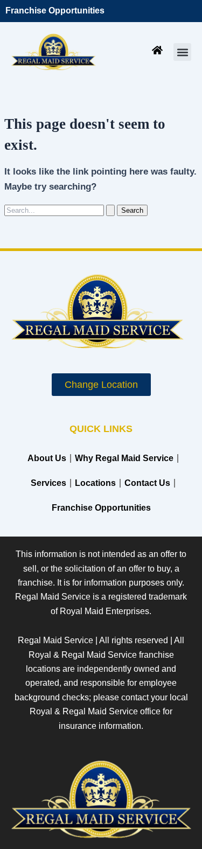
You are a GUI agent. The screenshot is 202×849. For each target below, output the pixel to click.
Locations (95, 483)
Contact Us (147, 483)
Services (48, 483)
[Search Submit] (110, 210)
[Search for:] (60, 210)
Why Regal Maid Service (124, 458)
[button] (182, 52)
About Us (46, 458)
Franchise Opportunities (55, 10)
